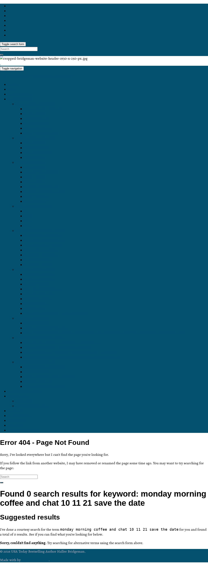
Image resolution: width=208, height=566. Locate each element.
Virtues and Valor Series (35, 270)
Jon (27, 221)
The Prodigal (34, 158)
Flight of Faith (35, 304)
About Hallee (18, 396)
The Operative (36, 148)
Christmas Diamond (40, 187)
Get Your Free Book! (24, 391)
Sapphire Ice (34, 167)
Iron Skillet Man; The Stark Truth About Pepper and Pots (69, 352)
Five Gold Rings (37, 382)
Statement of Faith (31, 406)
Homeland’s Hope (38, 279)
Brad (28, 216)
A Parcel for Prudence (42, 289)
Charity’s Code (36, 284)
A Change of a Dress (41, 250)
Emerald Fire (34, 177)
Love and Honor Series (35, 104)
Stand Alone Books (31, 318)
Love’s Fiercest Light (41, 133)
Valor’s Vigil (33, 309)
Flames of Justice (38, 265)
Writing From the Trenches (45, 328)
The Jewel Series (30, 163)
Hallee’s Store (19, 94)
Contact (14, 411)
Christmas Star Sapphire (44, 192)
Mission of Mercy (38, 299)
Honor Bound (35, 114)
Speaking (15, 426)
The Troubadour (37, 153)
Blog (11, 89)
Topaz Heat (33, 182)
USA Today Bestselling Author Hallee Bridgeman (39, 76)
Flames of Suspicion (40, 255)
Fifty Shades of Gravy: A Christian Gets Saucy (61, 343)
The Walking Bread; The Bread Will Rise (57, 348)
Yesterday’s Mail (37, 372)
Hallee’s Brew (19, 416)
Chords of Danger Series (36, 138)
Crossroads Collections (35, 362)
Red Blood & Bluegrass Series (40, 231)
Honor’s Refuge (37, 124)
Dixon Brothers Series (34, 206)
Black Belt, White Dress (43, 236)
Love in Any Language (42, 109)
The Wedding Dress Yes (44, 387)
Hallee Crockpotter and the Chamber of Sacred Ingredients (72, 357)
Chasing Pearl (35, 201)
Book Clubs (17, 421)
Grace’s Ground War (41, 294)
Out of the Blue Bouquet (43, 367)
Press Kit (23, 401)
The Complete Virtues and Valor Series (56, 314)
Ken (27, 226)
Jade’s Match (35, 197)
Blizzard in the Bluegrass (44, 240)
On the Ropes (35, 323)
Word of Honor (36, 119)
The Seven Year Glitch (42, 245)
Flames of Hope (37, 260)
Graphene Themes (35, 559)
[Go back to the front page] (0, 63)
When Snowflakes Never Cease (50, 377)
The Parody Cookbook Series (40, 338)
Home (13, 85)
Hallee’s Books (20, 99)
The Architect (35, 143)
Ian (26, 211)
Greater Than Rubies (41, 172)
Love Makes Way (38, 128)
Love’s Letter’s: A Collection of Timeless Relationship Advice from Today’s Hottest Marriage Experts (104, 333)
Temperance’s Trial (39, 275)
